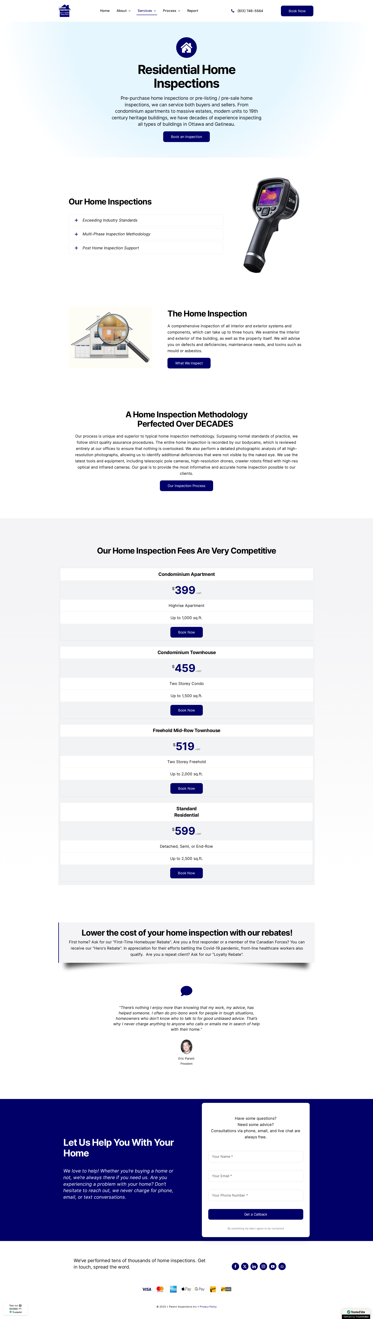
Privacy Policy (208, 1306)
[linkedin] (254, 1266)
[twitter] (244, 1266)
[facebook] (235, 1266)
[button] (146, 220)
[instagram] (263, 1266)
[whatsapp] (282, 1266)
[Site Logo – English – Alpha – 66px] (64, 6)
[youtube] (272, 1266)
